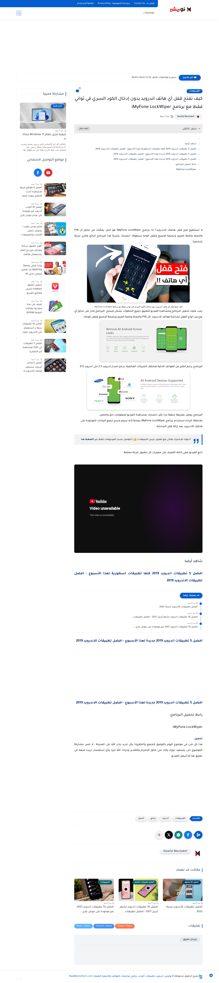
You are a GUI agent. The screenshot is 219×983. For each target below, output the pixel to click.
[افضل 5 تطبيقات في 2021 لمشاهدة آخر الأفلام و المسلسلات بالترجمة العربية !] (55, 346)
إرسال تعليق (190, 939)
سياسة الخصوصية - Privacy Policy (114, 3)
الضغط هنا (87, 439)
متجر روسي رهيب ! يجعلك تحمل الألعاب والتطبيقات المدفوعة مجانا (31, 232)
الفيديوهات (194, 91)
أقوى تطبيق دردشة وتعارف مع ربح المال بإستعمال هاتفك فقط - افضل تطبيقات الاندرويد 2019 (31, 251)
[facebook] (38, 173)
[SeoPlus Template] (200, 976)
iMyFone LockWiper (186, 169)
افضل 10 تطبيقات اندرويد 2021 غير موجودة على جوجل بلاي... (165, 627)
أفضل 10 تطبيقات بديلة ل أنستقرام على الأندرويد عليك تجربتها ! (32, 329)
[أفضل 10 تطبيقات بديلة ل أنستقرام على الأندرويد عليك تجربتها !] (55, 326)
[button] (188, 835)
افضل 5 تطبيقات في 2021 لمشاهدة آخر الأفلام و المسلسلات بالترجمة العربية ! (32, 348)
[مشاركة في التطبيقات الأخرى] (159, 835)
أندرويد (165, 819)
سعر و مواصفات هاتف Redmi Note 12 (155, 77)
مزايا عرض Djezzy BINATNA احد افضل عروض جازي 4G (31, 270)
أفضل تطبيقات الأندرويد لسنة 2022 (178, 607)
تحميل (198, 738)
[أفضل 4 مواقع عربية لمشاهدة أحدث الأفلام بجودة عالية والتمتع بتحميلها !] (55, 190)
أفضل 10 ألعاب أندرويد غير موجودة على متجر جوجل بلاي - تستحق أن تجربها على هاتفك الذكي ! (31, 212)
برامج (153, 819)
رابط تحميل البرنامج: (185, 164)
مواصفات (148, 13)
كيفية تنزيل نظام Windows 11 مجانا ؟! (44, 137)
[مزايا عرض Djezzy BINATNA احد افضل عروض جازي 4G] (55, 268)
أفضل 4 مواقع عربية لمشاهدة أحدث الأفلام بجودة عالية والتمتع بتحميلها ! (31, 193)
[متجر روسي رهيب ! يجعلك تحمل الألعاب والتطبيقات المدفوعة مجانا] (55, 229)
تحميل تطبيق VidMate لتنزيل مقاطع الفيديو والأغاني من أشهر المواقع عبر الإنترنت (31, 290)
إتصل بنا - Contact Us (144, 3)
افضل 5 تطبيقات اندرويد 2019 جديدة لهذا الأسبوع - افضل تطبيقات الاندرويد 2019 (155, 154)
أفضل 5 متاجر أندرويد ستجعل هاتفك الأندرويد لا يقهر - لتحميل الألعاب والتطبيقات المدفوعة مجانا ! (31, 368)
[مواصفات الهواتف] (19, 976)
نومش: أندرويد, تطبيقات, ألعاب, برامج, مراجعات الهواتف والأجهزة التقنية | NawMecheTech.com (120, 976)
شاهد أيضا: (190, 144)
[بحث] (19, 13)
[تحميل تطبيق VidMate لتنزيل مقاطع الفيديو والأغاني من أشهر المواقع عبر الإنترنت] (55, 287)
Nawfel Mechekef (185, 117)
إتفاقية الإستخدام (85, 3)
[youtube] (48, 173)
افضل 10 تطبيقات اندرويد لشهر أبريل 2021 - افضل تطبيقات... (164, 617)
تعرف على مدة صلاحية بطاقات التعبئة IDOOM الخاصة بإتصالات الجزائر (33, 309)
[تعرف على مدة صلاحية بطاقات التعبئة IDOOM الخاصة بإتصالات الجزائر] (55, 307)
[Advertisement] (109, 48)
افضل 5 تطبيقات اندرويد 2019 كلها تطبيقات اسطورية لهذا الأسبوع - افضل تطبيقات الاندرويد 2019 (145, 149)
